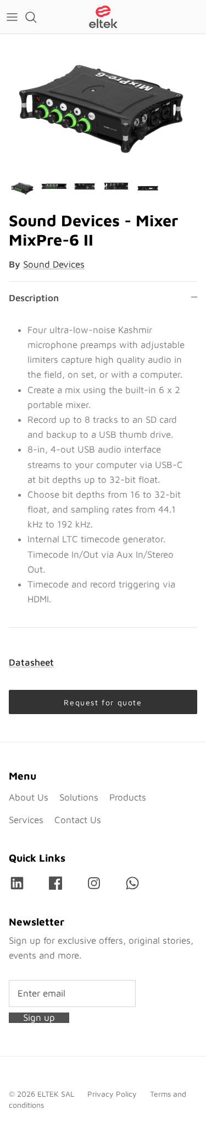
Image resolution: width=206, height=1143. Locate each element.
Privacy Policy (112, 1093)
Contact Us (77, 819)
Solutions (78, 797)
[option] (103, 103)
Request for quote (103, 702)
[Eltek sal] (103, 17)
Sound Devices (54, 264)
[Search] (36, 17)
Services (26, 819)
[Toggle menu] (12, 17)
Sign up (39, 1018)
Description (34, 297)
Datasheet (31, 662)
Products (127, 797)
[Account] (170, 17)
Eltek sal (55, 1093)
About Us (28, 797)
